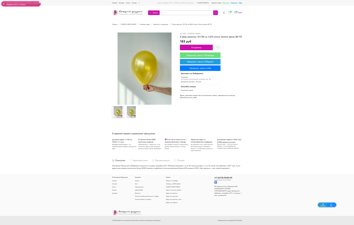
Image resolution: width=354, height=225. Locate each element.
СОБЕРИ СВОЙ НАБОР (128, 24)
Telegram (234, 3)
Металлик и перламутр (160, 24)
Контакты (121, 3)
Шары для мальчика (172, 196)
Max (240, 3)
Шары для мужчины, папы (173, 199)
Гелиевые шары (145, 24)
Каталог (155, 13)
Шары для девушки (171, 202)
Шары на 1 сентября (172, 181)
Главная (114, 3)
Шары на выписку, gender (173, 190)
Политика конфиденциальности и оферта (147, 196)
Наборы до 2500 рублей (173, 184)
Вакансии (137, 193)
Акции (128, 3)
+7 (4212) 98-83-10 (203, 3)
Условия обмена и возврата (143, 199)
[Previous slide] (115, 68)
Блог (136, 184)
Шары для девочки (171, 193)
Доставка (114, 193)
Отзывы (134, 3)
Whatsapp (225, 3)
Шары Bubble (139, 190)
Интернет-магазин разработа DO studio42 (230, 220)
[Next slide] (174, 68)
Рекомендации (139, 187)
